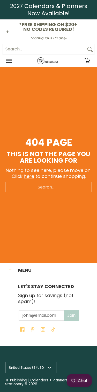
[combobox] (44, 49)
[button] (87, 61)
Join (71, 315)
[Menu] (8, 61)
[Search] (90, 49)
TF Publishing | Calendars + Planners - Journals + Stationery (47, 382)
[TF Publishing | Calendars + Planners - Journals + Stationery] (47, 60)
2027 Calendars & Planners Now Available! (48, 9)
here (29, 176)
